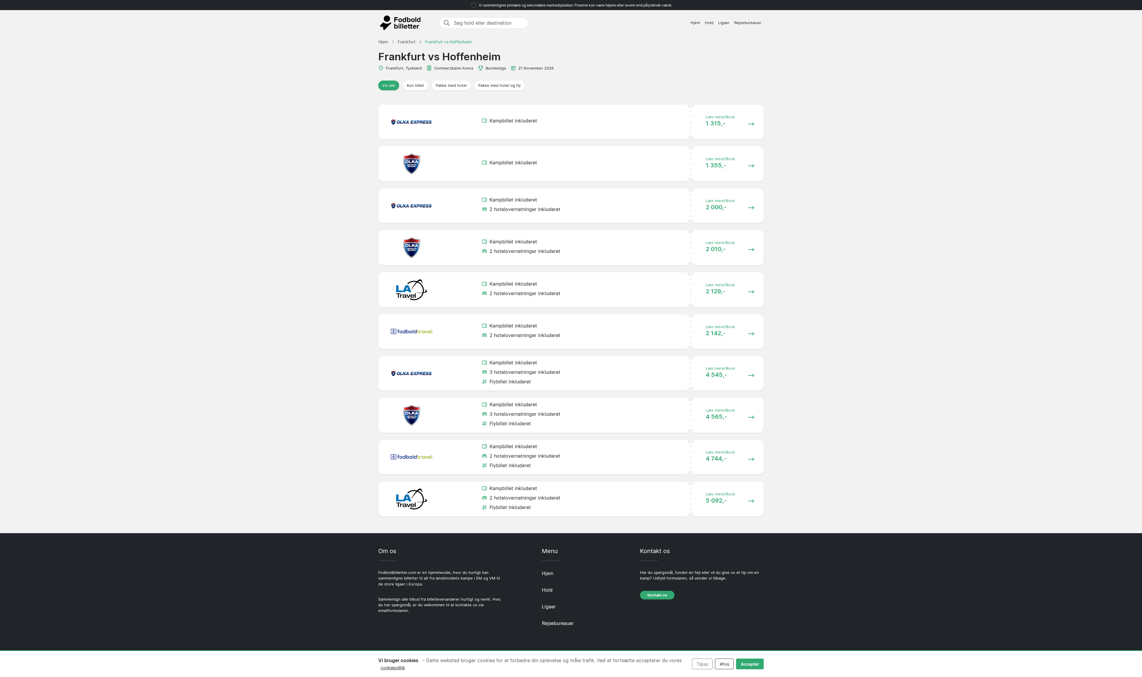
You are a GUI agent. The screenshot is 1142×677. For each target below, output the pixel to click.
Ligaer (724, 23)
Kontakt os (657, 595)
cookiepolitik (393, 667)
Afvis (724, 664)
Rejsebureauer (747, 23)
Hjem (695, 23)
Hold (709, 23)
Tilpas (702, 664)
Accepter (750, 664)
